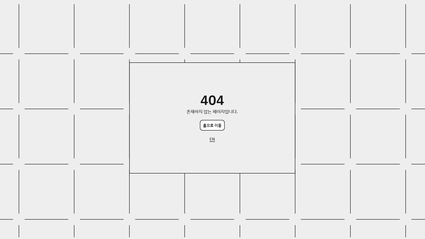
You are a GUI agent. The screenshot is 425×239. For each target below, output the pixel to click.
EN (212, 139)
